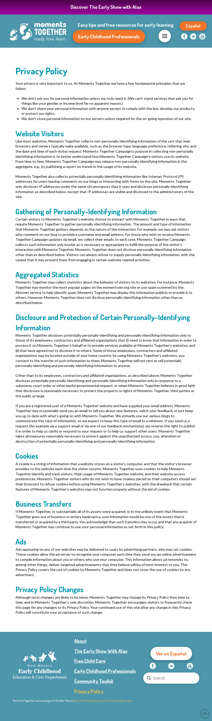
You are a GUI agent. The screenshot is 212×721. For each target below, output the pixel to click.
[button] (164, 36)
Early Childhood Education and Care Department (103, 701)
